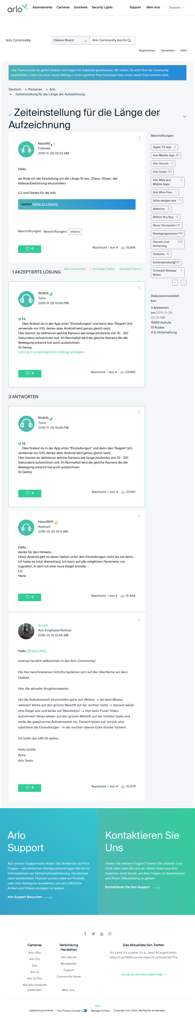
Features (159, 254)
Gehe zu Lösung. (45, 204)
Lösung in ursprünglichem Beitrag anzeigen (51, 352)
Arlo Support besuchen (25, 897)
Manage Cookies (100, 1011)
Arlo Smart (160, 172)
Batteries (159, 209)
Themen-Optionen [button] (184, 117)
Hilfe (184, 50)
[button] (139, 138)
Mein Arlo (153, 7)
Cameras (63, 7)
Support (135, 7)
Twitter (93, 933)
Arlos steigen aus (164, 200)
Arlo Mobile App (163, 155)
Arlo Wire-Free (162, 192)
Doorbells (80, 7)
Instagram (109, 933)
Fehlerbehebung (164, 262)
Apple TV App (162, 147)
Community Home (69, 976)
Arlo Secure (161, 163)
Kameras (35, 89)
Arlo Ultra (34, 952)
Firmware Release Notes (165, 272)
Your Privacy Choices (69, 1011)
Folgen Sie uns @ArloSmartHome (142, 975)
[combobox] (112, 40)
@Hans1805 (36, 651)
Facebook (85, 933)
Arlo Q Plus (34, 978)
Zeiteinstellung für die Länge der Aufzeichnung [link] (50, 94)
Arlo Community (18, 40)
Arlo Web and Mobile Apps (162, 182)
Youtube (101, 933)
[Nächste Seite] (183, 283)
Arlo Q (34, 972)
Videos (75, 231)
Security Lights (102, 7)
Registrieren (147, 50)
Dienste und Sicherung (161, 244)
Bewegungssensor (165, 233)
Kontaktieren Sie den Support (127, 887)
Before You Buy (163, 217)
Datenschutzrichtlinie (41, 1010)
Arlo (52, 89)
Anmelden (168, 50)
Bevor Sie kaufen (164, 225)
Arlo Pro (34, 959)
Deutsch (15, 89)
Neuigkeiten (69, 963)
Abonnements (42, 7)
